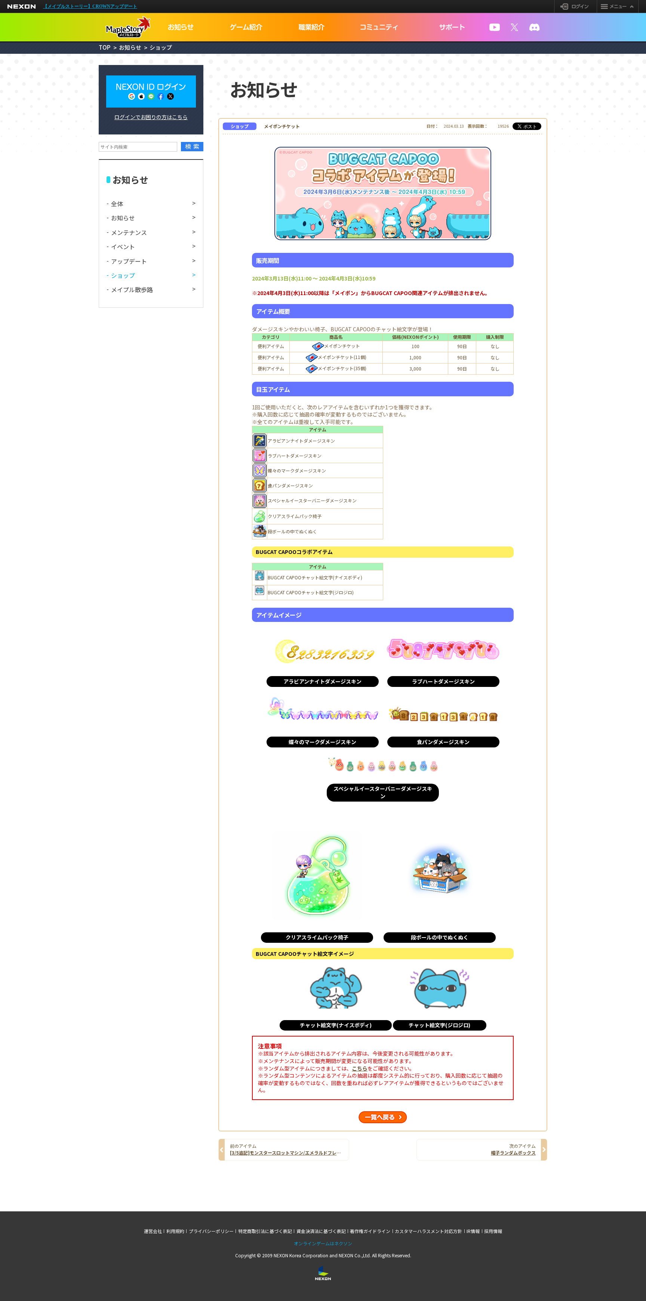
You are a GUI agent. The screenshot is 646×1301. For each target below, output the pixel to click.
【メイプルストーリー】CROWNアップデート (90, 6)
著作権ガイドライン (370, 1231)
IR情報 (473, 1231)
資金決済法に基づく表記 (321, 1231)
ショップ (123, 275)
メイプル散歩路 (132, 289)
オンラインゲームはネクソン (323, 1243)
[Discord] (534, 27)
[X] (514, 27)
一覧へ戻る (383, 1117)
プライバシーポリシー (211, 1231)
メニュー (617, 6)
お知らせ (130, 47)
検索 (193, 146)
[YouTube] (494, 27)
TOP (104, 47)
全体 (117, 203)
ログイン (575, 6)
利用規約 (175, 1231)
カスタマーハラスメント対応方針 (428, 1231)
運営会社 (153, 1231)
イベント (123, 246)
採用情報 (493, 1231)
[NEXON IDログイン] (151, 91)
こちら (359, 1068)
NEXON (21, 6)
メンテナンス (129, 232)
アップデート (129, 261)
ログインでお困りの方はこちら (151, 117)
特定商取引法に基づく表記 (265, 1231)
